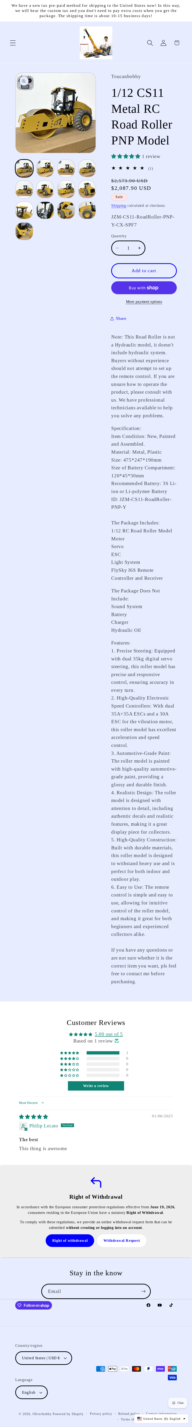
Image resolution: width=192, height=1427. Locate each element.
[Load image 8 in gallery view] (87, 189)
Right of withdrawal (70, 1241)
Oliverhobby (42, 1414)
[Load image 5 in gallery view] (24, 189)
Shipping (118, 205)
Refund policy (129, 1414)
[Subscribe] (143, 1291)
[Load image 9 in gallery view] (24, 210)
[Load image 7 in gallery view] (66, 189)
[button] (12, 42)
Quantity (119, 236)
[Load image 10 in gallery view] (45, 210)
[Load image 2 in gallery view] (45, 168)
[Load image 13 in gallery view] (24, 231)
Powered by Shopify (68, 1414)
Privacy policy (101, 1414)
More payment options (144, 302)
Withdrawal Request (121, 1241)
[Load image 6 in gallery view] (45, 189)
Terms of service (133, 1419)
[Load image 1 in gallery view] (24, 168)
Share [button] (121, 318)
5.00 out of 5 (109, 1034)
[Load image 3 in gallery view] (66, 168)
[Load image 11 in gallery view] (66, 210)
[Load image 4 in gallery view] (87, 168)
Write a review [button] (96, 1086)
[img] (33, 1116)
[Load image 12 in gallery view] (87, 210)
